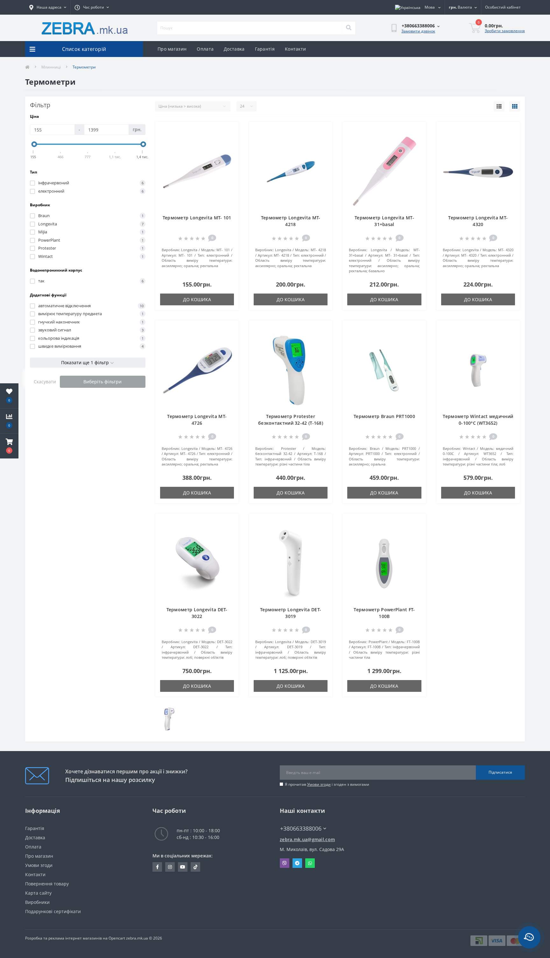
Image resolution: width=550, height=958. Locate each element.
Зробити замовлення (505, 30)
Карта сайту (38, 893)
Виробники (37, 902)
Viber (284, 863)
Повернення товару (47, 884)
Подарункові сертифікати (53, 911)
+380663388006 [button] (300, 828)
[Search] (348, 28)
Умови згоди (319, 784)
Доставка (234, 49)
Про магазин (172, 49)
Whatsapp (310, 863)
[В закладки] (229, 130)
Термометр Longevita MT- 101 (197, 218)
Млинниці (51, 67)
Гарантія (265, 49)
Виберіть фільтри (102, 382)
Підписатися (500, 772)
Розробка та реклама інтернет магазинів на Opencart (75, 938)
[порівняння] (229, 140)
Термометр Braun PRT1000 (384, 416)
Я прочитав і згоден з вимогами (327, 784)
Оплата (205, 49)
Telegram (297, 863)
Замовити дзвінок (418, 31)
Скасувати (45, 382)
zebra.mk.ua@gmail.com (307, 839)
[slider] (34, 144)
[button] (9, 446)
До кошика (197, 299)
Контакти (295, 49)
